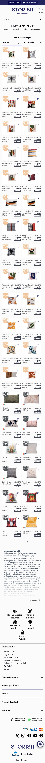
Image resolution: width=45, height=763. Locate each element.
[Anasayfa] (22, 11)
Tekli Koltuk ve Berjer (12, 660)
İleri (25, 542)
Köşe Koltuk (9, 654)
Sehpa (6, 669)
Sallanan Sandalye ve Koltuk (15, 663)
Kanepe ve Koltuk (11, 657)
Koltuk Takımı (9, 651)
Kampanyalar (31, 2)
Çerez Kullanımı (22, 760)
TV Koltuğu (8, 666)
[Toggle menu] (3, 10)
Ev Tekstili (15, 29)
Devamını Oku (35, 600)
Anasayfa (5, 29)
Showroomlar (14, 2)
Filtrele (6, 42)
